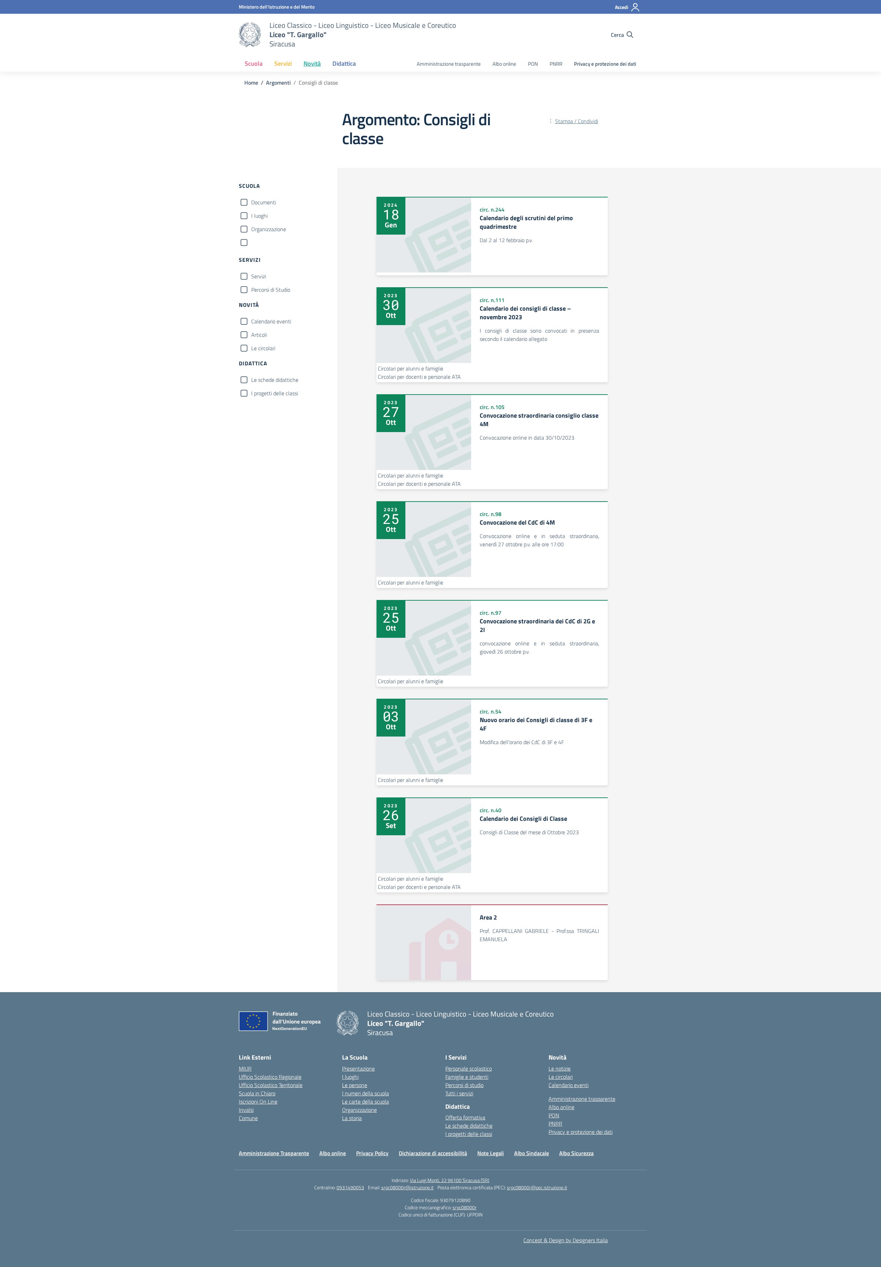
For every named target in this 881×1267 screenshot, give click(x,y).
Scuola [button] (254, 63)
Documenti (263, 202)
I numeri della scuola (365, 1093)
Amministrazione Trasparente (274, 1153)
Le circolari (263, 348)
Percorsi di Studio (270, 290)
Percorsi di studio (464, 1085)
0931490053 (350, 1187)
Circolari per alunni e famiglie (410, 368)
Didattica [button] (344, 63)
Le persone (354, 1085)
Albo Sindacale (531, 1153)
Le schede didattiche (274, 380)
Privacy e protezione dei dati (605, 64)
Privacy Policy (372, 1153)
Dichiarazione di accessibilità (433, 1153)
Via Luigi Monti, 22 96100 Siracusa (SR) (449, 1180)
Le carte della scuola (365, 1101)
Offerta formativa (465, 1117)
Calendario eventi (271, 321)
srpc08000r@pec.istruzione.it (537, 1187)
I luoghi (259, 216)
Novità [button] (312, 63)
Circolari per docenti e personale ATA (419, 377)
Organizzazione (268, 229)
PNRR (556, 64)
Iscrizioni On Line (258, 1101)
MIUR (245, 1068)
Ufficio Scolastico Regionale (270, 1077)
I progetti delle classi (274, 393)
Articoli (259, 335)
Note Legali (490, 1153)
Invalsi (246, 1110)
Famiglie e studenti (466, 1077)
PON (533, 64)
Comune (248, 1118)
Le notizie (560, 1068)
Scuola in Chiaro (257, 1093)
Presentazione (358, 1068)
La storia (352, 1118)
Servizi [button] (283, 63)
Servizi (258, 276)
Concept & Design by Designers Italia (565, 1240)
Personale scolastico (468, 1068)
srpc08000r (465, 1207)
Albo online (504, 64)
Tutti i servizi (459, 1093)
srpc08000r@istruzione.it (407, 1187)
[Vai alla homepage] (250, 34)
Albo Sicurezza (576, 1153)
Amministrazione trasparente (449, 64)
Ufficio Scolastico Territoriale (270, 1085)
